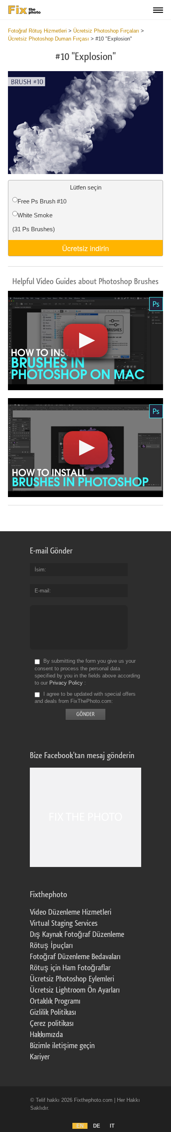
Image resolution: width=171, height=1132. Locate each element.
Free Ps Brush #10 (41, 201)
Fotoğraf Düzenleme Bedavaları (75, 957)
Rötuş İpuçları (51, 946)
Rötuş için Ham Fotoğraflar (70, 968)
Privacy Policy (66, 683)
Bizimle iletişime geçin (62, 1046)
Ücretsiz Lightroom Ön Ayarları (75, 990)
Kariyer (40, 1057)
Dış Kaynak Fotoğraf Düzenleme (77, 934)
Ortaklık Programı (55, 1001)
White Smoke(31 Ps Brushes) (33, 222)
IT (112, 1126)
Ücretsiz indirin (85, 248)
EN (80, 1126)
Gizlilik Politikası (53, 1012)
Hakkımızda (46, 1035)
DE (96, 1126)
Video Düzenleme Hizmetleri (70, 912)
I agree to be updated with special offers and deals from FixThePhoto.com (85, 697)
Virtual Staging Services (63, 923)
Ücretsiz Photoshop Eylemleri (72, 979)
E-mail (42, 591)
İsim (40, 570)
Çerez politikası (52, 1024)
